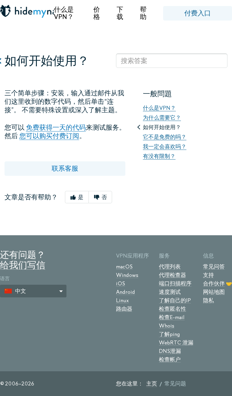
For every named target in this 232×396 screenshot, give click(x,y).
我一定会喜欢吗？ (164, 146)
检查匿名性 (172, 309)
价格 (96, 13)
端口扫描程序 (175, 283)
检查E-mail (172, 317)
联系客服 (65, 168)
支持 (208, 275)
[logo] (27, 11)
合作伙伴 (214, 283)
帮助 (143, 13)
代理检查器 (172, 275)
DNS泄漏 (170, 351)
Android (125, 292)
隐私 (208, 300)
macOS (124, 266)
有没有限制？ (159, 156)
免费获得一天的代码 (56, 127)
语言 (5, 278)
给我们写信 (22, 265)
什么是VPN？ (64, 13)
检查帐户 (170, 359)
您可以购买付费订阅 (49, 136)
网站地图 (214, 292)
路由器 (124, 309)
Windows (127, 275)
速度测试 (170, 292)
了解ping (169, 334)
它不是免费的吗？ (164, 137)
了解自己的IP (175, 300)
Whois (166, 325)
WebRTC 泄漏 (176, 342)
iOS (120, 283)
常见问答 (214, 266)
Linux (122, 300)
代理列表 (170, 266)
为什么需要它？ (162, 117)
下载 (120, 13)
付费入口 (197, 13)
